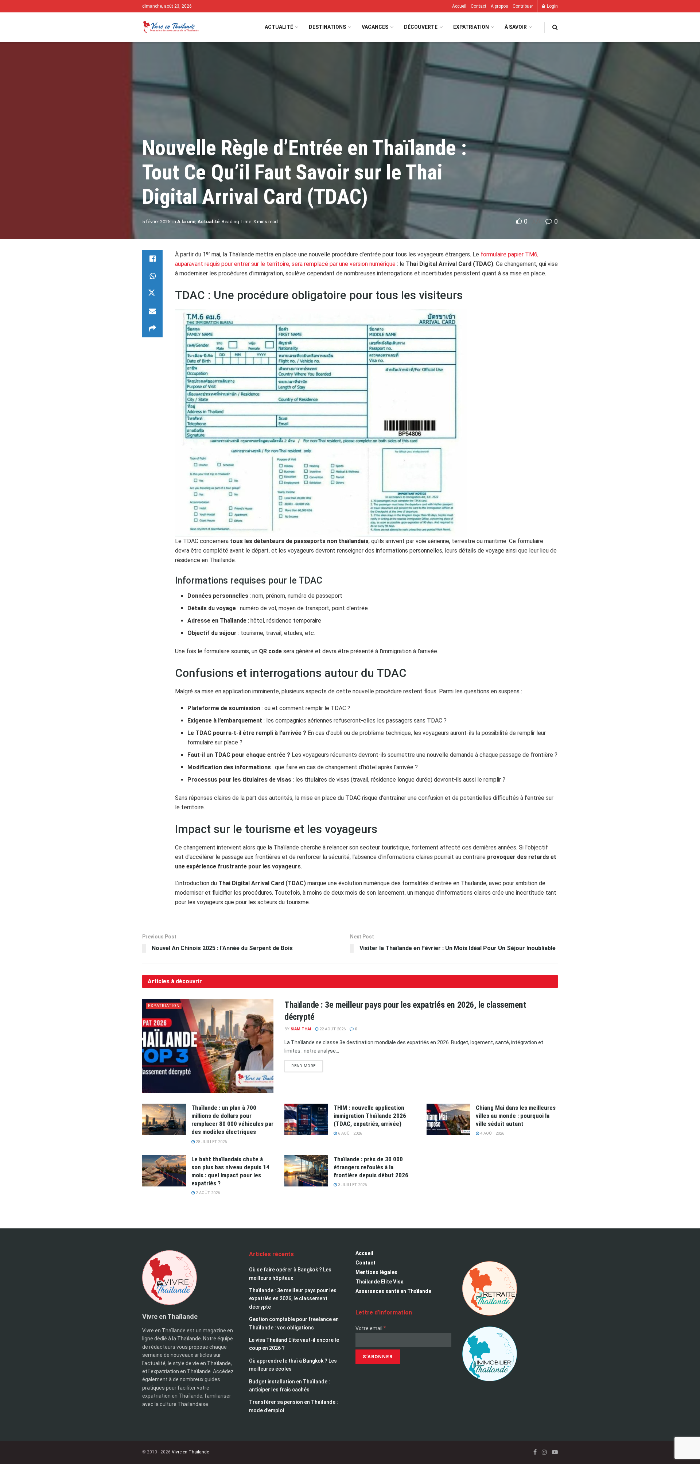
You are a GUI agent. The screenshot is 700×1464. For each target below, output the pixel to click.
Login (552, 6)
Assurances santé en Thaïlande (393, 1291)
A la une (186, 221)
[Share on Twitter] (152, 293)
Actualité (279, 27)
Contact (478, 6)
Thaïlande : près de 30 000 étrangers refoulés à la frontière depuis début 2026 (371, 1167)
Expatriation (471, 27)
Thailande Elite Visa (379, 1282)
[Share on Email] (152, 311)
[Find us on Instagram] (544, 1452)
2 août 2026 (207, 1192)
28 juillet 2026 (211, 1141)
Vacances (375, 27)
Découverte (421, 27)
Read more (307, 1064)
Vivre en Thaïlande (190, 1452)
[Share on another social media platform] (152, 328)
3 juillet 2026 (352, 1184)
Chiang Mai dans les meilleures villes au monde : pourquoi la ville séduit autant (516, 1115)
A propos (499, 6)
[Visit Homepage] (170, 27)
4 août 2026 (491, 1133)
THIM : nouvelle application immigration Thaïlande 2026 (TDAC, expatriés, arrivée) (370, 1115)
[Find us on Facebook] (535, 1452)
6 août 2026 (349, 1133)
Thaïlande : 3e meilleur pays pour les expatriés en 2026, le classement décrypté (293, 1298)
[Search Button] (555, 27)
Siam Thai (301, 1029)
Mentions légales (376, 1272)
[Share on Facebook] (152, 258)
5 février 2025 (156, 221)
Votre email (370, 1328)
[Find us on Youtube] (555, 1452)
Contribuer (523, 6)
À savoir (516, 27)
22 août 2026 (332, 1029)
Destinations (327, 27)
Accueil (459, 6)
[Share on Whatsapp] (152, 276)
